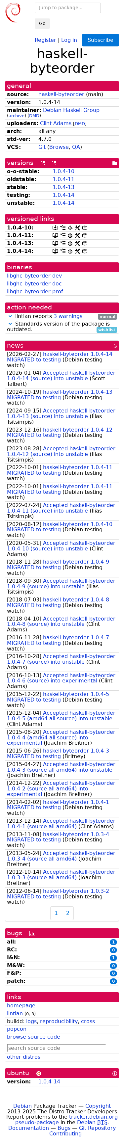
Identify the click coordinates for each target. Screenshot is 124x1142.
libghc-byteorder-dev (34, 276)
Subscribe (100, 40)
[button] (10, 316)
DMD (34, 115)
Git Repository (97, 1128)
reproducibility (59, 1021)
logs (31, 1021)
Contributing (65, 1133)
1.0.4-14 (63, 195)
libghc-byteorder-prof (35, 291)
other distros (23, 1057)
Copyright (98, 1106)
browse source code (33, 1037)
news (15, 345)
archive (16, 115)
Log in (69, 40)
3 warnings (68, 316)
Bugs (64, 1128)
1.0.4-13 (63, 187)
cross (88, 1021)
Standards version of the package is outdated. (61, 326)
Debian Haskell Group (71, 110)
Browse (59, 147)
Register (45, 40)
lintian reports (64, 316)
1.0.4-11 (63, 179)
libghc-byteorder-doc (34, 283)
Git (42, 147)
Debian (22, 1106)
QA (76, 147)
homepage (21, 1005)
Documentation (28, 1128)
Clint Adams (55, 123)
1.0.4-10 (63, 171)
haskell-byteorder (61, 94)
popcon (16, 1029)
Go (42, 23)
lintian (15, 1013)
